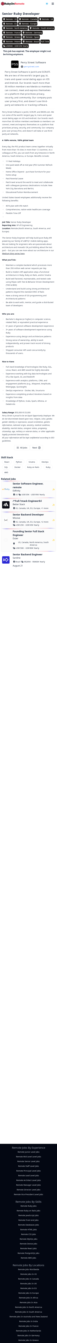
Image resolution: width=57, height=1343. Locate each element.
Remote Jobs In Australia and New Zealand (29, 1316)
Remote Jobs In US (28, 1274)
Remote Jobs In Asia (28, 1302)
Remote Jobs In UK (28, 1283)
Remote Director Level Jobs (28, 1189)
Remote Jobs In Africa (28, 1297)
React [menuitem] (6, 462)
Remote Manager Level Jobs (28, 1185)
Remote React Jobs (28, 1248)
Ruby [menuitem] (48, 467)
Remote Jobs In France (28, 1326)
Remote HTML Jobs (28, 1229)
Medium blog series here (13, 253)
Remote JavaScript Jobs (28, 1215)
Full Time (45, 41)
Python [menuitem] (19, 462)
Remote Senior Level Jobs (28, 1161)
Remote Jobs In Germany (28, 1335)
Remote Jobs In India (28, 1321)
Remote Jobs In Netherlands (28, 1330)
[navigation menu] (47, 3)
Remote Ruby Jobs (29, 1206)
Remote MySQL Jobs (28, 1239)
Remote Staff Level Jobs (28, 1166)
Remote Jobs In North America (28, 1307)
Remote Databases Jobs (28, 1225)
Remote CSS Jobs (28, 1234)
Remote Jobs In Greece (28, 1340)
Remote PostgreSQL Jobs (28, 1253)
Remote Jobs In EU (28, 1288)
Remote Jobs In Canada (28, 1279)
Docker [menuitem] (17, 467)
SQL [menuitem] (6, 467)
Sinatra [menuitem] (32, 462)
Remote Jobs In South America (28, 1312)
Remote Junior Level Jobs (29, 1152)
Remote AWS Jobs (28, 1258)
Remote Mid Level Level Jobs (28, 1156)
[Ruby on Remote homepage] (12, 4)
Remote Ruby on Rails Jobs (28, 1210)
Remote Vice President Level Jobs (28, 1194)
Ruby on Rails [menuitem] (33, 467)
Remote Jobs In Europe (28, 1293)
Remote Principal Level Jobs (28, 1171)
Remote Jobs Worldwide (28, 1269)
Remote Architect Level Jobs (28, 1180)
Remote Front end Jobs (28, 1220)
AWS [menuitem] (6, 472)
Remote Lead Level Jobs (28, 1175)
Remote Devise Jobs (28, 1243)
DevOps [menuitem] (45, 462)
